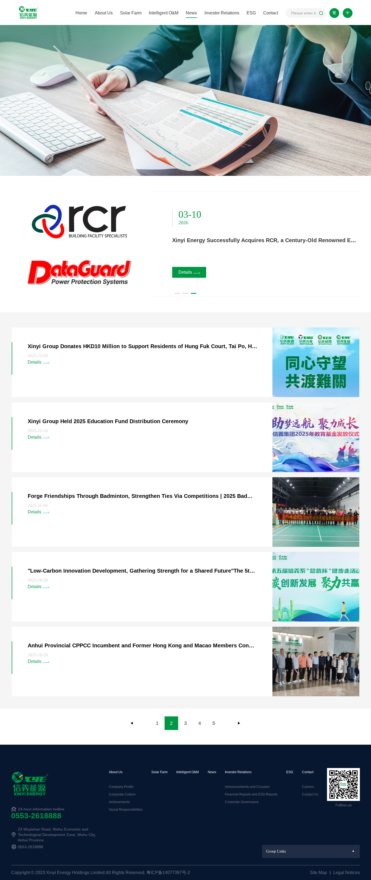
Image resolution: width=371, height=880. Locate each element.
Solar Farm (131, 13)
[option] (185, 244)
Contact (270, 13)
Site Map (319, 872)
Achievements (119, 802)
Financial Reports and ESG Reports (251, 794)
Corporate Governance (242, 802)
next (239, 723)
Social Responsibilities (126, 810)
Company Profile (121, 787)
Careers (308, 787)
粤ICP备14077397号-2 (168, 872)
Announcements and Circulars (247, 787)
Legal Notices (346, 872)
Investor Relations (222, 13)
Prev (132, 723)
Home (81, 13)
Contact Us (310, 794)
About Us (104, 13)
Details (185, 272)
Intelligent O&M (163, 13)
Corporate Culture (122, 794)
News (191, 13)
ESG (251, 13)
